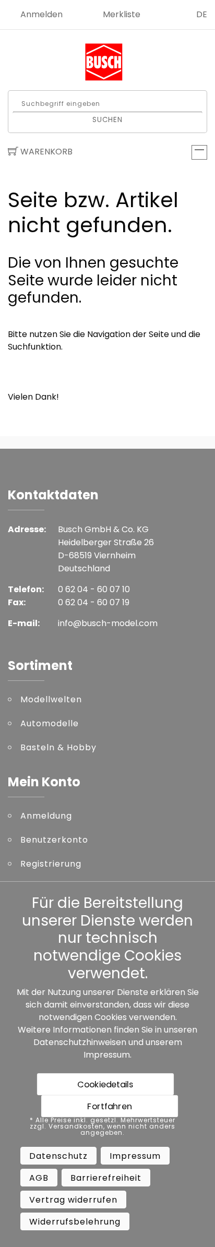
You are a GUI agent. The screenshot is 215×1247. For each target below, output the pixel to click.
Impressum (106, 1055)
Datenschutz (58, 1156)
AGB (39, 1178)
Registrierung (50, 864)
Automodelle (49, 723)
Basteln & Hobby (58, 747)
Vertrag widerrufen (73, 1200)
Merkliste (121, 14)
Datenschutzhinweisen (79, 1042)
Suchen (107, 119)
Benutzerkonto (54, 840)
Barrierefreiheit (105, 1178)
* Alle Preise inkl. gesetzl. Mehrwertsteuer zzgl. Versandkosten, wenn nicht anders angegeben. (102, 1126)
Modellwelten (51, 699)
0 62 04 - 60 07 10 (94, 589)
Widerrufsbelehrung (75, 1222)
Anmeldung (46, 816)
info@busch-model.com (108, 623)
